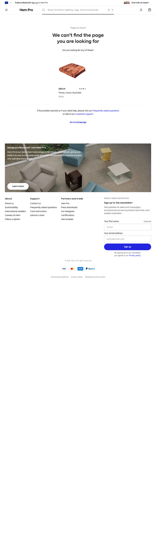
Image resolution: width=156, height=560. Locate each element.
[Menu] (6, 10)
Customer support (84, 114)
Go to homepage (78, 122)
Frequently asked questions (105, 110)
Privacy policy (135, 255)
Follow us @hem (12, 219)
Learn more (18, 186)
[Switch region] (8, 2)
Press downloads (69, 207)
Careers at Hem (12, 215)
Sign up (35, 3)
